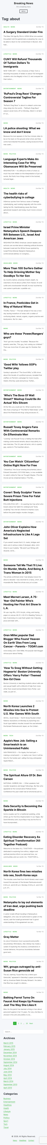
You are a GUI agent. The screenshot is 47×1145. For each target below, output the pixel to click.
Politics (6, 1118)
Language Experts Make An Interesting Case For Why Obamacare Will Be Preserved (22, 162)
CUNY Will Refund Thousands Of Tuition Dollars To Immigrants (22, 63)
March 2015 (8, 1043)
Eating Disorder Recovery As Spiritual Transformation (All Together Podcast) (21, 840)
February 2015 (9, 1046)
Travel (6, 1127)
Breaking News (23, 3)
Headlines (7, 1105)
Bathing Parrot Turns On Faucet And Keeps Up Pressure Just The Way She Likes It (23, 1001)
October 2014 (9, 1059)
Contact (31, 1140)
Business (7, 1098)
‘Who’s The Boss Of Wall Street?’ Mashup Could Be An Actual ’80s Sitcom (22, 399)
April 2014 (7, 1078)
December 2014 (10, 1052)
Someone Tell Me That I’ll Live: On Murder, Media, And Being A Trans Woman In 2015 (23, 569)
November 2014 (10, 1056)
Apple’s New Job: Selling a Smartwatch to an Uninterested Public (20, 744)
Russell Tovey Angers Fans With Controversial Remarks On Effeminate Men (21, 430)
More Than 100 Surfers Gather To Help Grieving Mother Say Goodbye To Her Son (23, 272)
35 (27, 1023)
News (5, 1114)
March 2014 (8, 1081)
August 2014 (8, 1065)
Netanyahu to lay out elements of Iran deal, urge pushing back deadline (23, 906)
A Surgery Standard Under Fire (23, 32)
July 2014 (7, 1068)
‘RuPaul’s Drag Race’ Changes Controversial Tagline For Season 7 (22, 97)
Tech (5, 1124)
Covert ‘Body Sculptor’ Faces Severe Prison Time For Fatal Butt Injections (22, 496)
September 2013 (10, 1084)
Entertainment (9, 1102)
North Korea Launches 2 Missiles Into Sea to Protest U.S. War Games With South (21, 710)
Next (31, 1023)
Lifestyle (6, 1111)
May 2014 (7, 1075)
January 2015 (9, 1049)
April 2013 (7, 1088)
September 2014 (10, 1062)
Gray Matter (11, 936)
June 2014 (7, 1072)
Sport (5, 1121)
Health (6, 1108)
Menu (23, 11)
